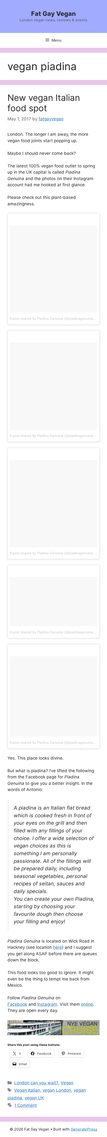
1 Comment (25, 1105)
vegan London (57, 1090)
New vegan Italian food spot (43, 102)
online (87, 1004)
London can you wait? (36, 1082)
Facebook (17, 1004)
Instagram (47, 1004)
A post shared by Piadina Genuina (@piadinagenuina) (52, 318)
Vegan (67, 1082)
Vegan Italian (27, 1090)
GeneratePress (84, 1129)
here (57, 947)
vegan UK (34, 1097)
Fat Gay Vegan (53, 13)
